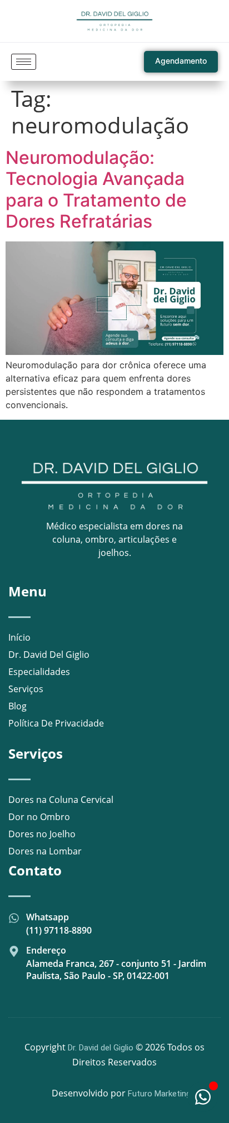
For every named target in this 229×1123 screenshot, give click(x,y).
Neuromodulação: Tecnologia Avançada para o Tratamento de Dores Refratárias (96, 189)
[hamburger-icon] (23, 62)
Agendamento (181, 60)
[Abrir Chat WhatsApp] (202, 1096)
